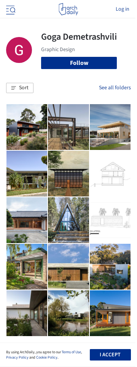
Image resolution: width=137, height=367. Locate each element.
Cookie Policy (46, 357)
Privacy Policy (17, 357)
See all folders (115, 88)
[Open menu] (10, 9)
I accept (110, 355)
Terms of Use (71, 352)
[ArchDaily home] (68, 9)
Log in (122, 9)
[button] (19, 88)
